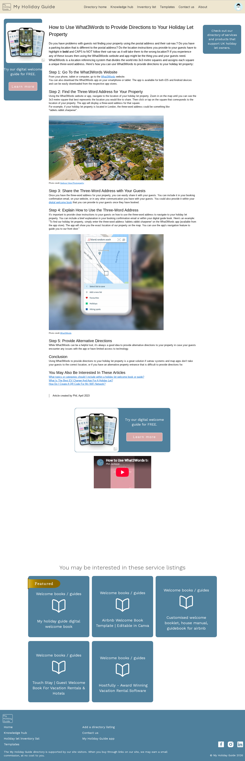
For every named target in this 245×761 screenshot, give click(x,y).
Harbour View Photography (72, 183)
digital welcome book (60, 202)
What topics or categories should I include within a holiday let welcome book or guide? (96, 376)
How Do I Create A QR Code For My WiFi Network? (77, 384)
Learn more (23, 86)
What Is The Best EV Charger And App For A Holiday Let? (81, 380)
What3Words (108, 76)
